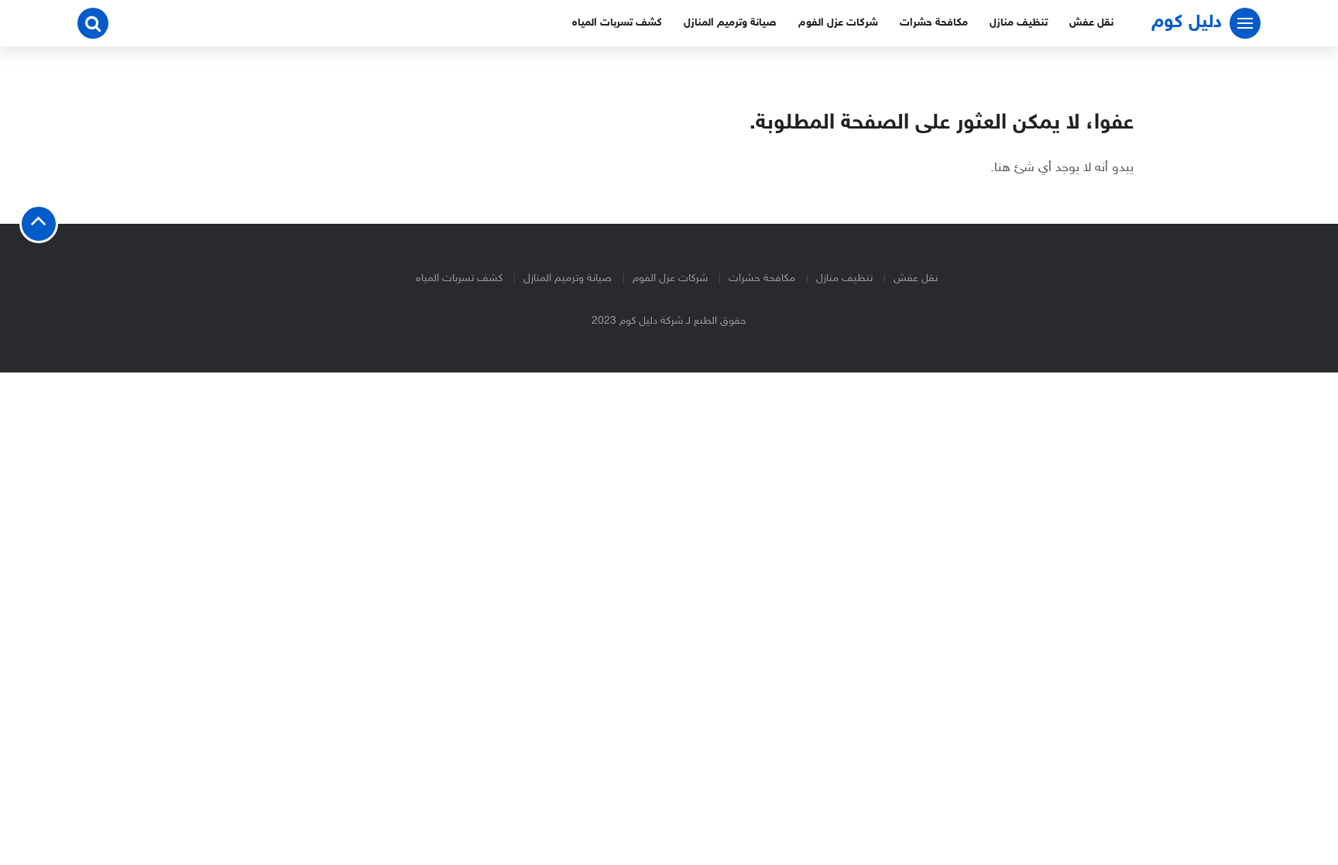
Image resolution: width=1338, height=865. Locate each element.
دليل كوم (1186, 23)
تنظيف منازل (1019, 22)
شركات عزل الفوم (838, 22)
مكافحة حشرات (934, 22)
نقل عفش (1091, 22)
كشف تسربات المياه (617, 22)
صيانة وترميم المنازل (730, 22)
